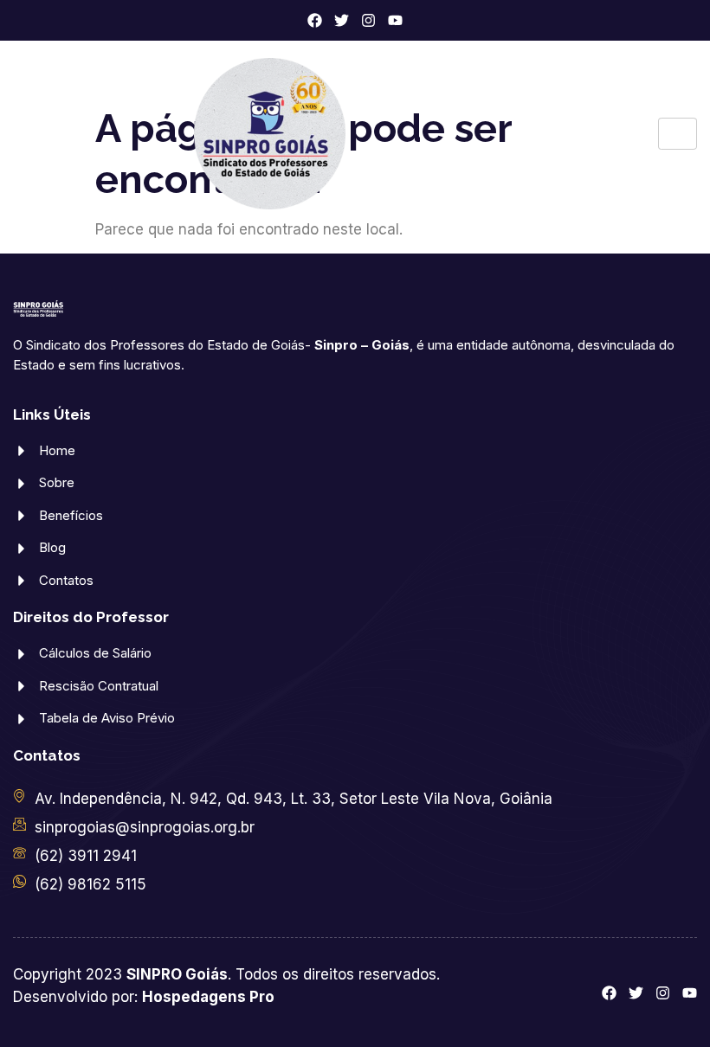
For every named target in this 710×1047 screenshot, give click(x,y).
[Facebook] (314, 20)
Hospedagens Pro (208, 996)
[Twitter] (341, 20)
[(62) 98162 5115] (19, 881)
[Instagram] (368, 20)
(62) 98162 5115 (90, 884)
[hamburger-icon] (677, 134)
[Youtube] (395, 20)
